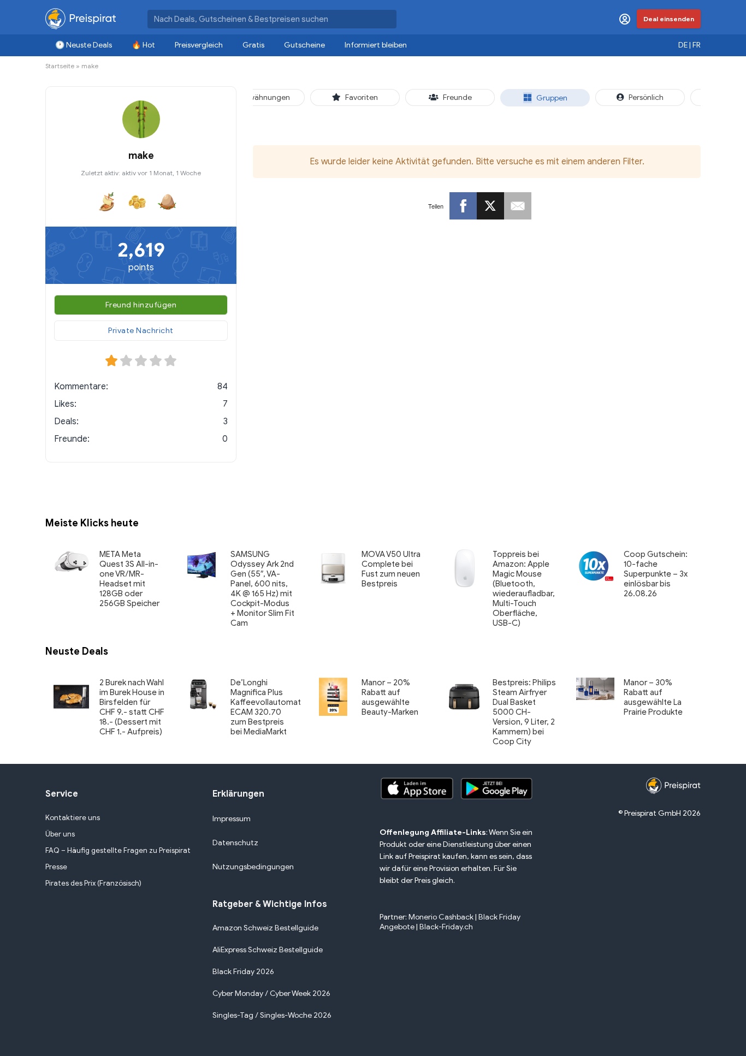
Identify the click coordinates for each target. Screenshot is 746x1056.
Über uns (60, 834)
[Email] (517, 205)
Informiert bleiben (376, 45)
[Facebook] (463, 205)
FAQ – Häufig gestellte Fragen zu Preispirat (118, 850)
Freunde (457, 97)
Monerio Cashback (440, 917)
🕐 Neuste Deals (83, 45)
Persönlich (646, 97)
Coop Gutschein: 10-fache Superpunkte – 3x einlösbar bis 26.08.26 (656, 573)
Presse (56, 866)
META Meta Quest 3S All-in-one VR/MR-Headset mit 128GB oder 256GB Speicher (129, 578)
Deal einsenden (668, 19)
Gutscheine (304, 45)
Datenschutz (235, 842)
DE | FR (689, 45)
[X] (490, 205)
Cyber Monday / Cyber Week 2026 (271, 993)
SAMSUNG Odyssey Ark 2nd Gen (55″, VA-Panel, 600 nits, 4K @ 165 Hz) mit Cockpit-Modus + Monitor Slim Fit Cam (262, 588)
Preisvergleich (199, 45)
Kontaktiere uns (72, 817)
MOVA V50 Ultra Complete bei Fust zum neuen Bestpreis (391, 569)
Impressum (231, 818)
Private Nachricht (141, 330)
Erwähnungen (266, 97)
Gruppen (551, 98)
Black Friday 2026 (243, 971)
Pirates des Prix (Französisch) (93, 883)
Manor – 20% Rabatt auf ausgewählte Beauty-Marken (390, 697)
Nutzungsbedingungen (253, 866)
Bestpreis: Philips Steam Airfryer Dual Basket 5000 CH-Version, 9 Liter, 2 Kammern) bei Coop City (524, 712)
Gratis (253, 45)
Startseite (59, 66)
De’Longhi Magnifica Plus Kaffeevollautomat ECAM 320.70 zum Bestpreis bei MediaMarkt (265, 707)
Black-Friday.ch (446, 927)
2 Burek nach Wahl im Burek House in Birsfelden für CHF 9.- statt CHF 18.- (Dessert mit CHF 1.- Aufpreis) (131, 707)
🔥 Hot (143, 45)
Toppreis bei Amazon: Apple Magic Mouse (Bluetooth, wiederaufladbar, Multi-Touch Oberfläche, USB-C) (524, 588)
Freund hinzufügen (141, 305)
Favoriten (361, 97)
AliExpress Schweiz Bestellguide (267, 949)
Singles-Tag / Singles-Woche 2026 (271, 1015)
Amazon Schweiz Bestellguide (265, 928)
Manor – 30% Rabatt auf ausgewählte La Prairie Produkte (653, 697)
